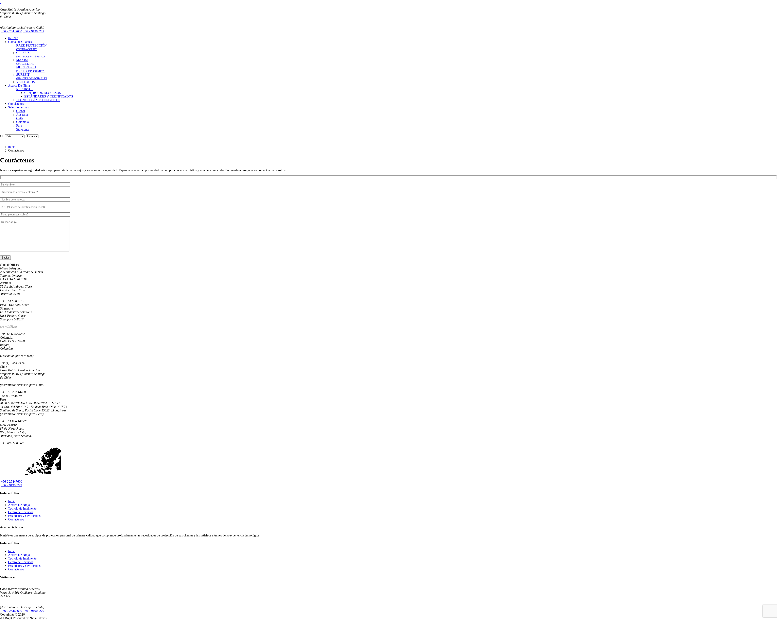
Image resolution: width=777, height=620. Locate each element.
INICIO (13, 38)
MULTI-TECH (30, 69)
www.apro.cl (8, 24)
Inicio (11, 501)
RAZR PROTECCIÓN (31, 47)
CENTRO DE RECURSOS (42, 92)
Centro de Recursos (20, 512)
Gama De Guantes (20, 41)
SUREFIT (31, 76)
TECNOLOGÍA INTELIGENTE (38, 100)
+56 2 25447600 (11, 31)
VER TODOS (25, 82)
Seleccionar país (18, 107)
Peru (19, 125)
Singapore (22, 129)
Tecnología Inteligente (22, 508)
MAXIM (25, 61)
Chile (19, 118)
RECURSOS (24, 89)
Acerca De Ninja (19, 85)
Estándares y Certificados (24, 515)
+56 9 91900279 (33, 31)
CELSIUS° (30, 54)
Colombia (22, 122)
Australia (22, 114)
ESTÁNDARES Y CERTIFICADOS (48, 96)
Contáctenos (16, 103)
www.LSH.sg (8, 326)
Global (20, 111)
